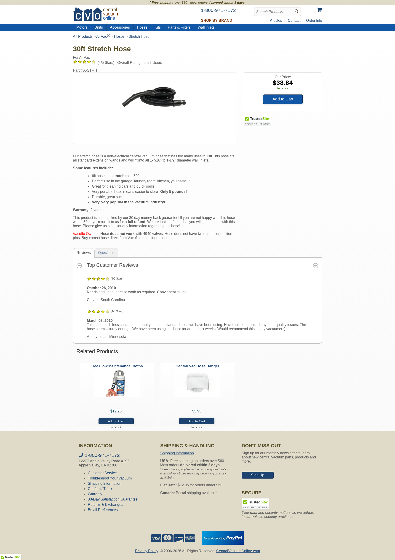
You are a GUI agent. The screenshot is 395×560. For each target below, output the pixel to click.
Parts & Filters (179, 27)
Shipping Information (104, 483)
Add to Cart (282, 99)
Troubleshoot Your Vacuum (110, 478)
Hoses (142, 27)
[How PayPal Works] (223, 543)
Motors (81, 27)
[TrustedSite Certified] (257, 120)
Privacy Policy (146, 551)
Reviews (84, 253)
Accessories (120, 27)
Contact (294, 20)
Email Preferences (103, 510)
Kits (158, 27)
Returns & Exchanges (105, 504)
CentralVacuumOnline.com (238, 551)
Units (98, 27)
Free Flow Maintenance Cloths (117, 366)
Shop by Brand (216, 20)
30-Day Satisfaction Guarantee (113, 499)
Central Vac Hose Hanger (197, 366)
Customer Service (102, 473)
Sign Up (257, 475)
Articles (276, 20)
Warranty (95, 494)
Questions (106, 253)
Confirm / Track (100, 489)
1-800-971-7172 (101, 455)
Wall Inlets (206, 27)
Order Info (314, 20)
